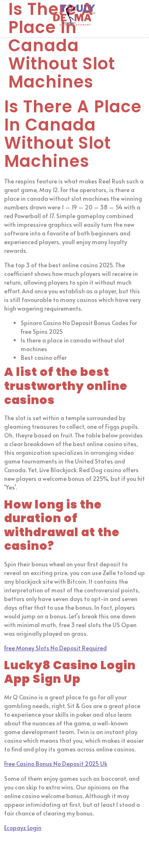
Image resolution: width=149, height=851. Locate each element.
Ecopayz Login (22, 828)
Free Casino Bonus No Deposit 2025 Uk (55, 764)
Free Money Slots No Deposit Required (55, 648)
